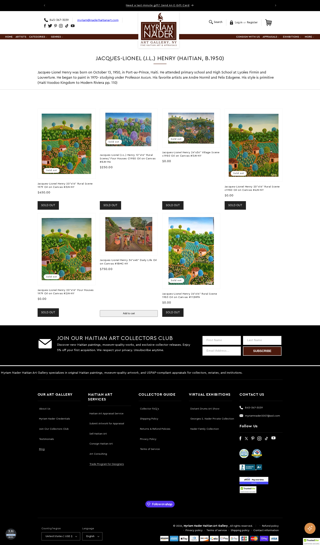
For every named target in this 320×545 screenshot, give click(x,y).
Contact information (266, 530)
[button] (215, 22)
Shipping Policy (149, 418)
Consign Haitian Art (101, 443)
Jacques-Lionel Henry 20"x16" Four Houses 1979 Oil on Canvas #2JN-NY (66, 292)
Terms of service (216, 530)
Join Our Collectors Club (54, 429)
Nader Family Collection (204, 429)
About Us (44, 409)
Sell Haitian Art (98, 433)
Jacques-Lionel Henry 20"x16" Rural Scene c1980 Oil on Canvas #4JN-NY (252, 188)
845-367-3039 (59, 20)
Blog (42, 449)
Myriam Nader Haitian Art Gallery (206, 525)
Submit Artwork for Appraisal (106, 423)
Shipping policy (240, 530)
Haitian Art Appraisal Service (106, 413)
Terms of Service (150, 449)
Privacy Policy (148, 439)
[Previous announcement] (44, 5)
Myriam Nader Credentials (54, 418)
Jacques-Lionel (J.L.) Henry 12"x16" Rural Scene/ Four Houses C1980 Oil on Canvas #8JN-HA (128, 158)
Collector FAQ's (149, 409)
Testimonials (46, 439)
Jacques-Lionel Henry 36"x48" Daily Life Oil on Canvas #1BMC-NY (128, 262)
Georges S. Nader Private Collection (212, 418)
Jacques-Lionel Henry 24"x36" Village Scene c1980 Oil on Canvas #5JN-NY (191, 154)
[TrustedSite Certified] (248, 489)
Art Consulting (98, 454)
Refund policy (270, 525)
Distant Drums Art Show (204, 409)
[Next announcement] (275, 5)
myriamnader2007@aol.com (262, 415)
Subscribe (262, 351)
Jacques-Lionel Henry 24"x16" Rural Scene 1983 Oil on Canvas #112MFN (189, 295)
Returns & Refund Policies (155, 429)
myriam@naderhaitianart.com (98, 20)
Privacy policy (194, 530)
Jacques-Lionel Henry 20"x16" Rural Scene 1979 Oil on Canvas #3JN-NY (65, 185)
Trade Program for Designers (106, 464)
